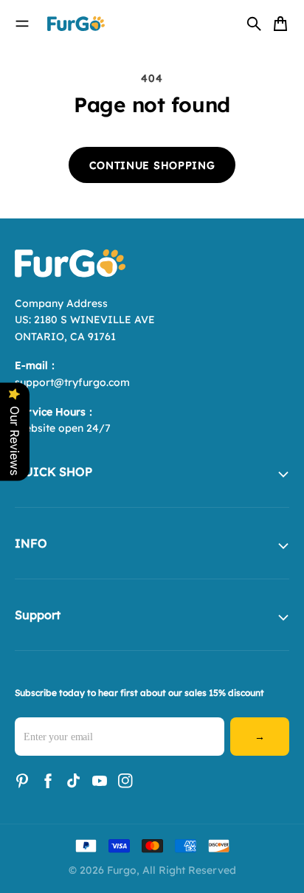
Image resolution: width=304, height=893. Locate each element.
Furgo (122, 870)
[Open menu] (22, 23)
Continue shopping (152, 165)
